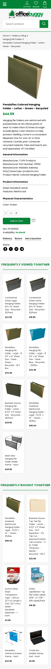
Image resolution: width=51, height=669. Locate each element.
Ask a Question (33, 238)
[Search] (44, 24)
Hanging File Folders (12, 39)
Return (18, 238)
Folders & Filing (19, 35)
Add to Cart (16, 221)
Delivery (7, 238)
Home (6, 35)
